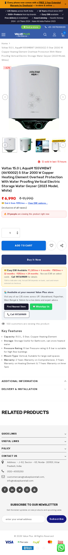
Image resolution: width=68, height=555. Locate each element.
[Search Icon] (45, 34)
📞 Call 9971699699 (16, 314)
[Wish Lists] (51, 245)
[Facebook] (5, 490)
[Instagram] (27, 490)
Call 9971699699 (19, 277)
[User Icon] (54, 34)
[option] (34, 97)
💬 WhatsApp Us (41, 306)
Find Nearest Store (16, 306)
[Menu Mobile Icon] (3, 35)
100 (9, 323)
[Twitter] (19, 490)
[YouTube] (34, 490)
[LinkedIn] (12, 490)
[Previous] (5, 97)
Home (5, 43)
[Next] (63, 97)
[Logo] (22, 35)
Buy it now (34, 259)
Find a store (32, 27)
